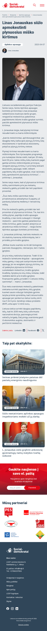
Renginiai (9, 585)
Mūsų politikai (11, 581)
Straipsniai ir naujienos (15, 578)
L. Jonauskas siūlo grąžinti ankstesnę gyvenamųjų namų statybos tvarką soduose (22, 452)
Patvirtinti (32, 488)
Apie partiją (10, 589)
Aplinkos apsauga (13, 44)
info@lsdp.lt (19, 568)
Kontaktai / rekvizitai (14, 597)
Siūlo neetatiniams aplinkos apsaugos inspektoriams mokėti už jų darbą (23, 415)
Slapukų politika (23, 625)
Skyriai (8, 601)
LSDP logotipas (12, 593)
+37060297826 (16, 571)
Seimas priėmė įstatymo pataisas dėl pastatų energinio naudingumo (22, 379)
